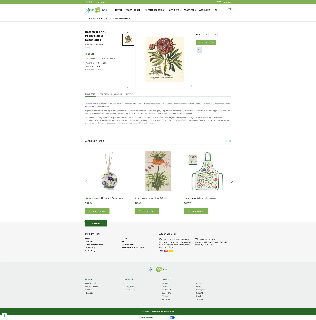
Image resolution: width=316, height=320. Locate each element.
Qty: (198, 34)
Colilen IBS (165, 287)
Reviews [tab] (130, 94)
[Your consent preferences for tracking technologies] (4, 315)
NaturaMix (200, 293)
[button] (225, 141)
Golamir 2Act (166, 293)
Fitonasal (165, 296)
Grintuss (199, 283)
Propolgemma (201, 290)
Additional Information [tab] (111, 94)
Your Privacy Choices (162, 317)
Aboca (125, 283)
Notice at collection (147, 317)
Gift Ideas (88, 290)
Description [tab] (90, 94)
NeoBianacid (166, 290)
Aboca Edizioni (90, 283)
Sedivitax (199, 299)
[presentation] (86, 181)
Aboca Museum (129, 290)
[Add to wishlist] (199, 50)
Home (87, 19)
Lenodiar (199, 296)
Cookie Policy (90, 251)
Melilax (198, 287)
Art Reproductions (92, 287)
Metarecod (166, 299)
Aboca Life (89, 293)
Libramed (165, 283)
